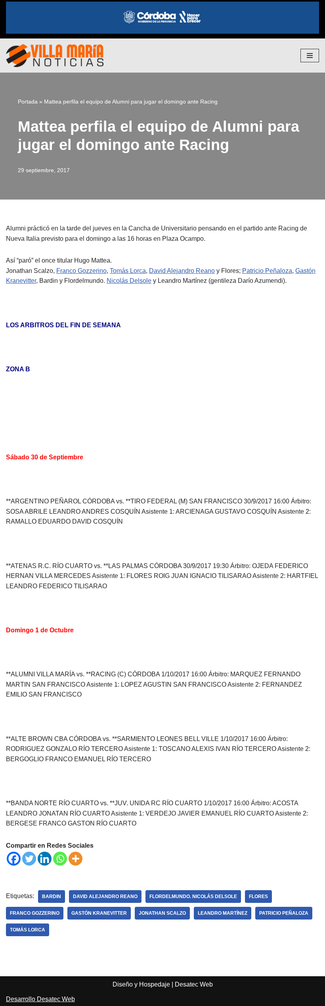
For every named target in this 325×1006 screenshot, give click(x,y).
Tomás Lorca (128, 270)
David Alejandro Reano (182, 270)
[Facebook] (14, 859)
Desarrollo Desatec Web (40, 999)
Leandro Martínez (222, 913)
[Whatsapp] (60, 859)
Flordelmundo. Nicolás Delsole (193, 896)
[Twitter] (29, 859)
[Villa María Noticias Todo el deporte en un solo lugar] (54, 55)
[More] (75, 859)
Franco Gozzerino (81, 270)
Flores (258, 896)
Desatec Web (194, 984)
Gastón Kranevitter (99, 913)
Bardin (51, 896)
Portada (28, 101)
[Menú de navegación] (309, 55)
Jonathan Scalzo (162, 913)
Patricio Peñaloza (267, 270)
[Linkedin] (45, 859)
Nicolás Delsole (129, 280)
